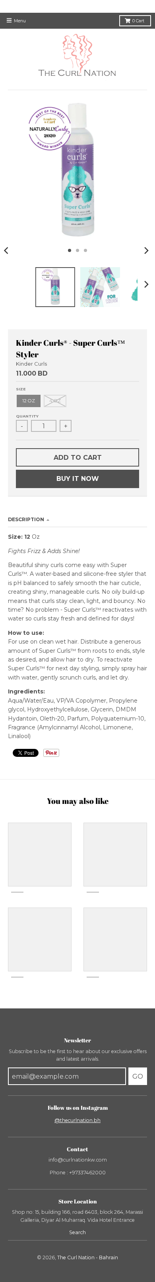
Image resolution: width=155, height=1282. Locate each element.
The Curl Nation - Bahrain (87, 1257)
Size (20, 389)
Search (77, 1232)
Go (137, 1076)
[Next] (146, 250)
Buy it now (77, 478)
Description (26, 519)
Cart (138, 21)
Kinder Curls (31, 363)
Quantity (27, 416)
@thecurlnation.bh (77, 1120)
